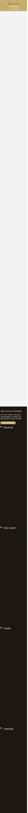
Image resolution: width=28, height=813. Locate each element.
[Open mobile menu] (3, 4)
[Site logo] (13, 3)
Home (10, 9)
